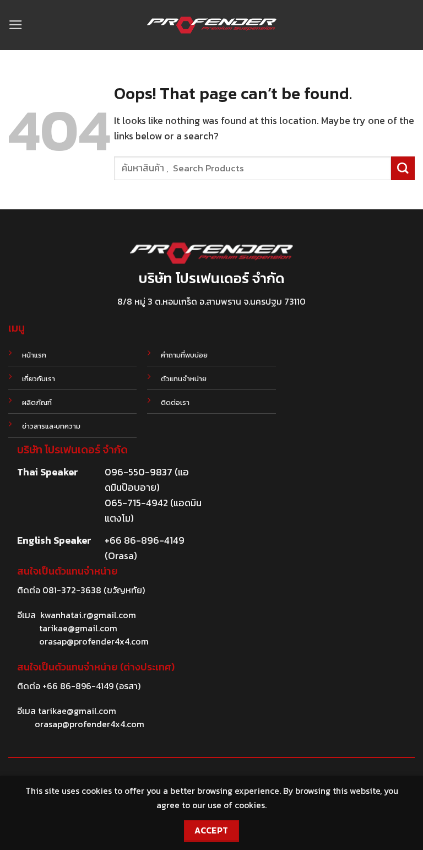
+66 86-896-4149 (77, 685)
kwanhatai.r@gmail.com (88, 614)
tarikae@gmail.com (78, 628)
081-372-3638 (71, 590)
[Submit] (403, 168)
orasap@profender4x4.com (94, 641)
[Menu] (15, 24)
